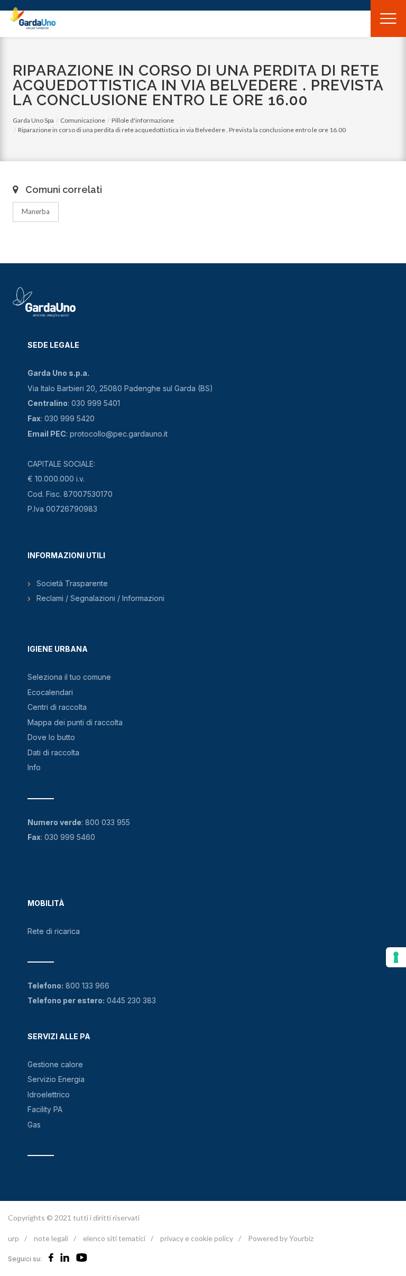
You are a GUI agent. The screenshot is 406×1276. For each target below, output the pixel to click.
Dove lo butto (51, 737)
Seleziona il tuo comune (69, 676)
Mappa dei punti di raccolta (75, 722)
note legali (51, 1238)
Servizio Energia (56, 1079)
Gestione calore (55, 1064)
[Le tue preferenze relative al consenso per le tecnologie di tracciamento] (396, 957)
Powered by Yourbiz (280, 1238)
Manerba (36, 211)
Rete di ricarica (53, 931)
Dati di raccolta (53, 752)
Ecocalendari (50, 692)
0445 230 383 (131, 1000)
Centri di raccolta (57, 706)
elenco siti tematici (114, 1238)
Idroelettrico (48, 1094)
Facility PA (44, 1109)
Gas (34, 1124)
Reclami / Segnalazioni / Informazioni (100, 598)
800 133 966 (87, 985)
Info (34, 767)
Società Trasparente (72, 583)
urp (13, 1238)
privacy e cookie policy (196, 1238)
